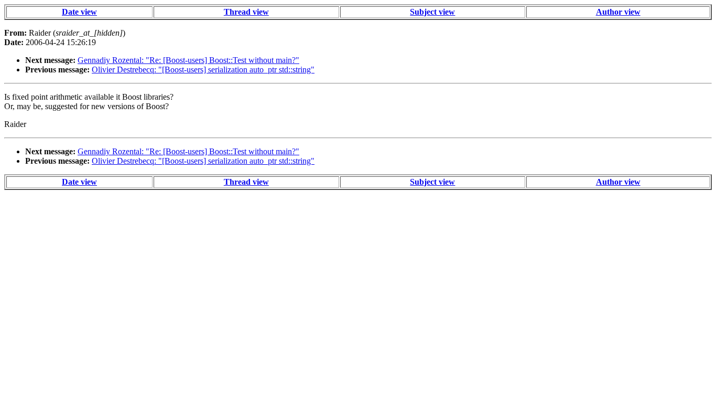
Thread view (246, 11)
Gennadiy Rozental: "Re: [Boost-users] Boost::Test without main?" (188, 60)
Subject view (432, 11)
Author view (618, 11)
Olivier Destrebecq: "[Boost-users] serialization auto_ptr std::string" (203, 69)
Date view (79, 11)
